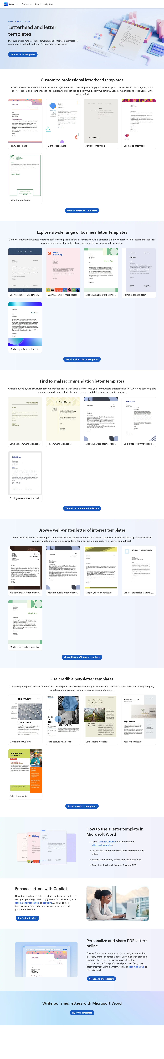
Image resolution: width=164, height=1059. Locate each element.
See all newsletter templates (82, 806)
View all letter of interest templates (82, 657)
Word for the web (107, 841)
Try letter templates (82, 1012)
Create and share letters (101, 978)
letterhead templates (102, 844)
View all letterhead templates (82, 210)
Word (11, 4)
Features (25, 4)
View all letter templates (22, 54)
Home (10, 21)
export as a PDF (136, 966)
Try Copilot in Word (27, 918)
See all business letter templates (82, 359)
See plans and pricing (44, 4)
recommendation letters (27, 902)
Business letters (24, 21)
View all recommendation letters (82, 508)
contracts (47, 902)
